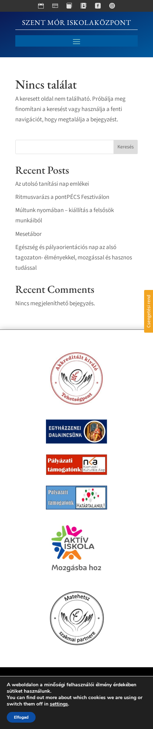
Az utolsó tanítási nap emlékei (52, 184)
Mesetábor (28, 234)
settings (59, 704)
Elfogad (21, 717)
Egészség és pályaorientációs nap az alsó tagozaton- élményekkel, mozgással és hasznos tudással (73, 257)
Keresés (125, 146)
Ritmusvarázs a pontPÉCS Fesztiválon (62, 197)
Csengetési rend (148, 311)
